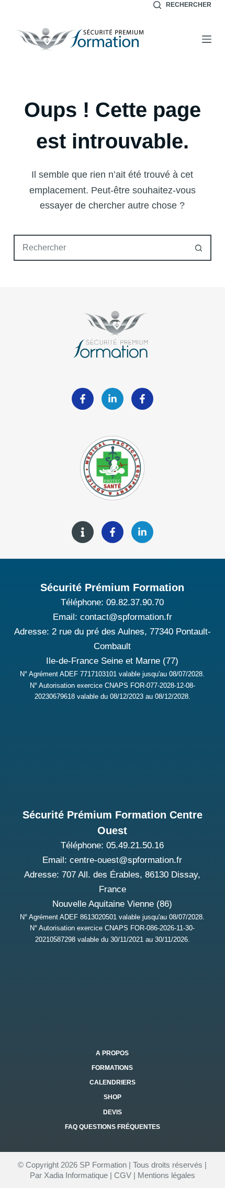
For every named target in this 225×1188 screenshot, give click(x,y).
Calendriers (112, 1082)
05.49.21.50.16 (135, 845)
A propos (112, 1053)
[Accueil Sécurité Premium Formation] (79, 39)
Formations (112, 1067)
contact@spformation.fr (126, 617)
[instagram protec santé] (142, 532)
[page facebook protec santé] (112, 532)
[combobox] (100, 248)
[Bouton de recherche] (198, 248)
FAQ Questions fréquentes (112, 1127)
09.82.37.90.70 (135, 602)
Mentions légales (166, 1175)
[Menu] (206, 39)
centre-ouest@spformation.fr (126, 860)
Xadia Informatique (76, 1175)
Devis (112, 1112)
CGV (122, 1175)
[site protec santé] (83, 532)
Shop (112, 1097)
